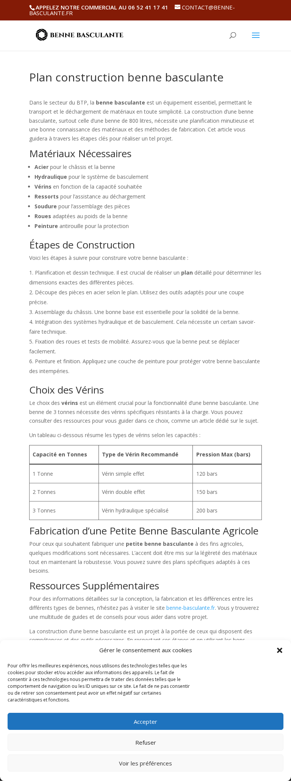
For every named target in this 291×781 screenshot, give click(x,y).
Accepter (145, 721)
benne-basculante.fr (190, 607)
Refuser (145, 742)
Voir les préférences (145, 763)
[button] (279, 650)
